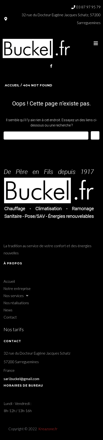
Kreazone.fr (47, 429)
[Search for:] (46, 135)
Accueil (12, 85)
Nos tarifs (14, 329)
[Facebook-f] (51, 66)
